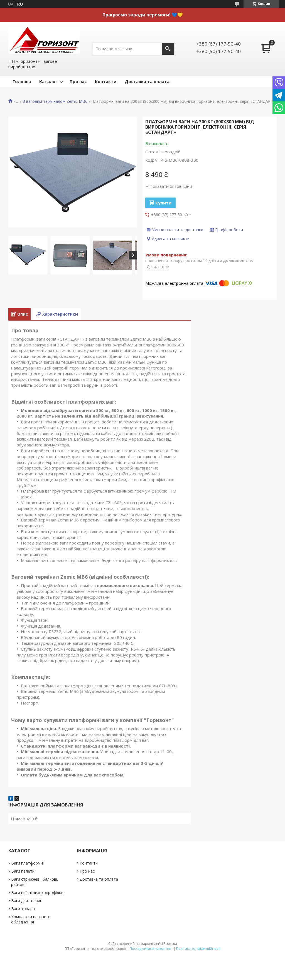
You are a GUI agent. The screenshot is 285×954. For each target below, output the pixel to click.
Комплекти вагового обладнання (31, 919)
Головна (22, 81)
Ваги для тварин (26, 900)
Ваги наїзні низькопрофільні (37, 892)
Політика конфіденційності (198, 948)
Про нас (78, 81)
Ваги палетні (23, 871)
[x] (16, 799)
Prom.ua (170, 943)
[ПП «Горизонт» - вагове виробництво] (44, 40)
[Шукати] (168, 49)
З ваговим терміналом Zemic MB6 (55, 101)
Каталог (48, 81)
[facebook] (10, 799)
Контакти (105, 81)
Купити (163, 203)
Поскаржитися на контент (151, 948)
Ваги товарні (23, 908)
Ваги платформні (27, 863)
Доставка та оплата (147, 81)
